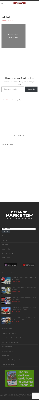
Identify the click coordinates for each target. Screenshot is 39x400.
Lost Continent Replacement (11, 342)
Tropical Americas (7, 346)
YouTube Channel (7, 253)
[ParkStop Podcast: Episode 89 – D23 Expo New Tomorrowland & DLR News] (6, 280)
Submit (5, 231)
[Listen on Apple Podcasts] (10, 265)
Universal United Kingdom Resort (12, 360)
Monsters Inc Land (7, 351)
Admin (8, 100)
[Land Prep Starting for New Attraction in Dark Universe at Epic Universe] (6, 290)
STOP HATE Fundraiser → (10, 258)
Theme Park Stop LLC (9, 394)
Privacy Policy (6, 249)
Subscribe (31, 89)
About (4, 236)
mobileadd (6, 17)
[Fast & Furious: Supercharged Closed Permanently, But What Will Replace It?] (6, 310)
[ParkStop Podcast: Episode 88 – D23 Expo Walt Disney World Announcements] (6, 300)
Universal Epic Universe (9, 333)
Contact (4, 240)
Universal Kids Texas (8, 364)
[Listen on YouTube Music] (28, 265)
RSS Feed (5, 244)
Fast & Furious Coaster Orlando (12, 338)
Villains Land (5, 355)
